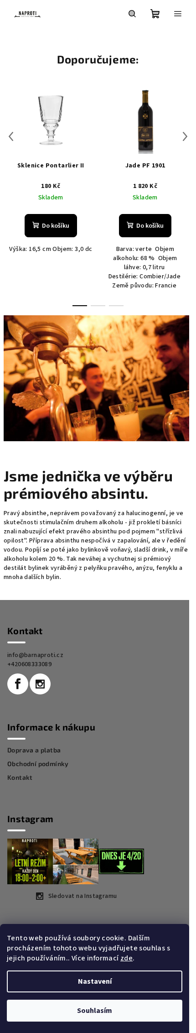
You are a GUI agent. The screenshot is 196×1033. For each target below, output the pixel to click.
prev (11, 136)
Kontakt (20, 777)
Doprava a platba (34, 750)
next (185, 136)
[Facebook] (17, 683)
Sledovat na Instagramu (82, 896)
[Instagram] (40, 683)
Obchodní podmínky (38, 764)
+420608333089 (29, 664)
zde (126, 958)
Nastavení (95, 981)
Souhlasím (94, 1011)
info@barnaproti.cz (35, 655)
